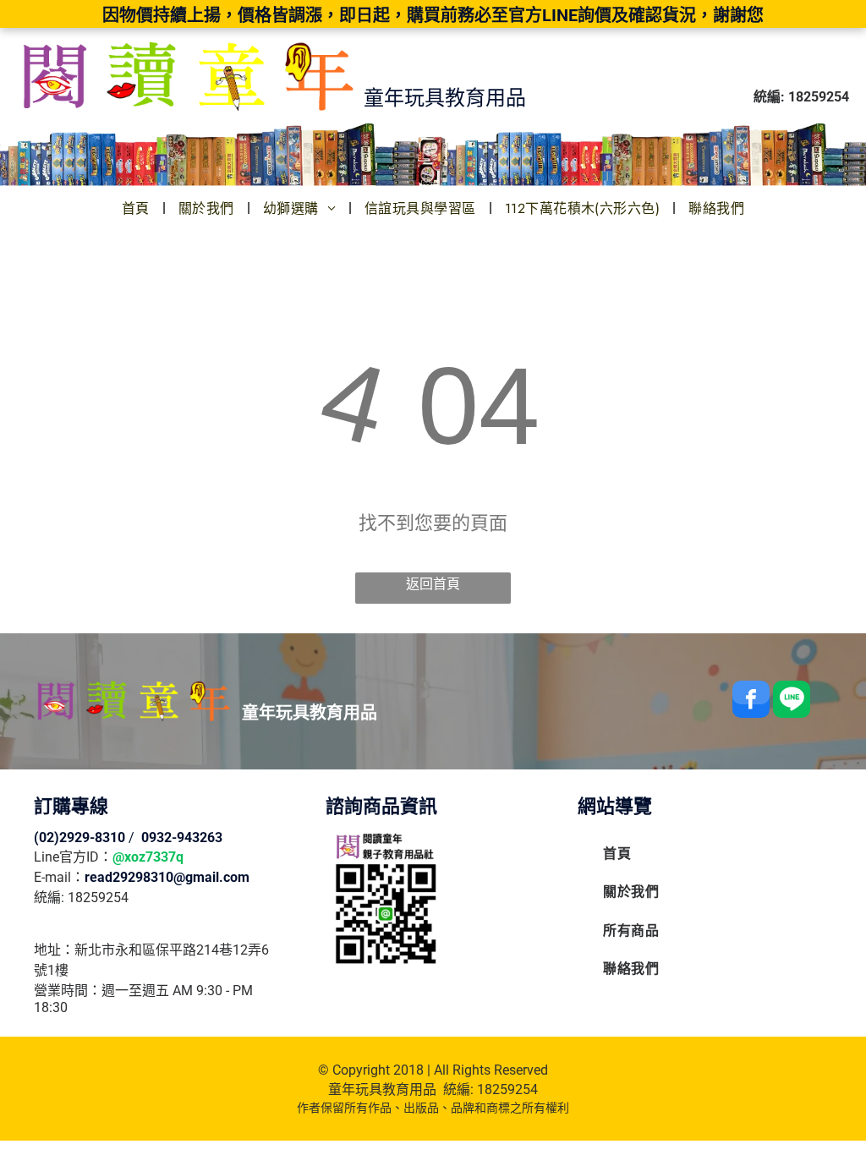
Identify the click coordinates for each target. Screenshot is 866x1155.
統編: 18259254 (81, 898)
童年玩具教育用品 (382, 1089)
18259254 (507, 1089)
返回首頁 (433, 584)
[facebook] (751, 701)
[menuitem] (137, 207)
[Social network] (791, 701)
